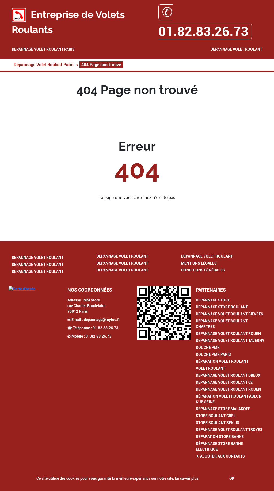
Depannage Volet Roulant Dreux (228, 375)
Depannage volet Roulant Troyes (229, 430)
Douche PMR (208, 347)
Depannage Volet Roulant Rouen (228, 333)
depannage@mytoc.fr (102, 320)
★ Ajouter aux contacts (220, 456)
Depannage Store (213, 300)
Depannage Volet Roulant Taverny (230, 340)
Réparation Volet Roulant (222, 361)
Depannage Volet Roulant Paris (43, 49)
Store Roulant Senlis (217, 423)
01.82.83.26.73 (105, 328)
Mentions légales (199, 263)
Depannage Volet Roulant (236, 49)
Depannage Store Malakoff (223, 409)
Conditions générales (203, 270)
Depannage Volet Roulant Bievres (229, 314)
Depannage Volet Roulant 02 (224, 382)
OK (231, 478)
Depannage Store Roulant (222, 307)
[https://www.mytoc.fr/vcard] (164, 313)
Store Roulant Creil (216, 416)
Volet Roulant (210, 368)
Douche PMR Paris (213, 354)
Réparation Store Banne (220, 437)
